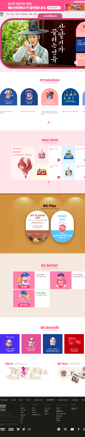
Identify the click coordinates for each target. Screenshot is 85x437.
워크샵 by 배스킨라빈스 (61, 413)
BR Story (18, 14)
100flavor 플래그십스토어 (59, 411)
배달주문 (58, 418)
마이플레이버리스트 (36, 414)
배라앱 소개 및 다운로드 (74, 409)
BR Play (12, 14)
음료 (21, 420)
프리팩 (22, 412)
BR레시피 (34, 412)
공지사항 (35, 14)
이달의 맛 (23, 408)
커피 (21, 422)
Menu (8, 14)
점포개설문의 (59, 416)
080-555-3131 (4, 418)
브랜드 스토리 (47, 408)
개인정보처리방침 (50, 399)
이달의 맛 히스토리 (46, 411)
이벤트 (33, 408)
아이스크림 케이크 (23, 415)
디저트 (22, 418)
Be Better (46, 413)
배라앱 (31, 14)
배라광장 (34, 410)
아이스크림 (23, 410)
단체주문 (58, 420)
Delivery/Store (24, 14)
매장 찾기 (58, 408)
